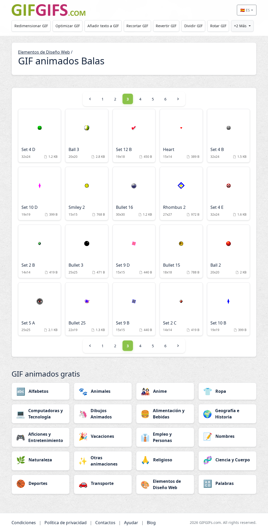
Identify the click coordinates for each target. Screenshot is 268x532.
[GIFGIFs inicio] (48, 10)
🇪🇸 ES (245, 10)
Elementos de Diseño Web (44, 52)
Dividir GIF (193, 25)
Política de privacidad (65, 522)
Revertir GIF (166, 25)
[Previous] (90, 99)
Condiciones (24, 522)
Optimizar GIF (67, 25)
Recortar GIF (137, 25)
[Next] (178, 99)
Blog (151, 522)
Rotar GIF (218, 25)
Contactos (105, 522)
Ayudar (131, 522)
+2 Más (240, 25)
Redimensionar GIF (31, 25)
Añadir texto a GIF (103, 25)
